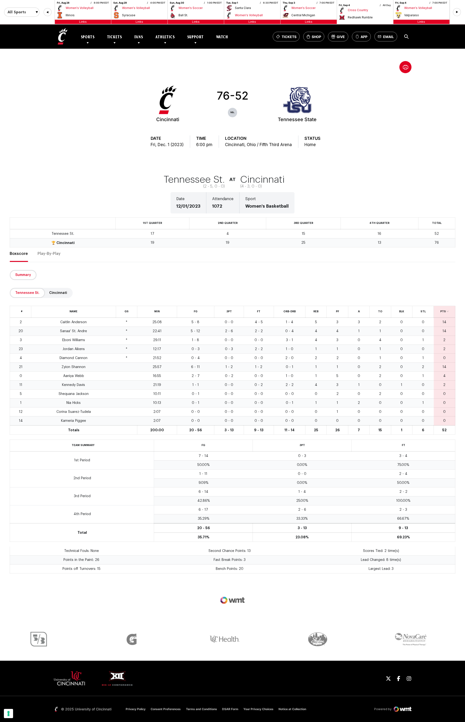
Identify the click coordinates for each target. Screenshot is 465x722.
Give (339, 38)
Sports (88, 36)
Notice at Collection (292, 709)
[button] (48, 12)
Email (387, 38)
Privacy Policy (136, 709)
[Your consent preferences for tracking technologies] (8, 713)
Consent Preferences (166, 709)
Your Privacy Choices (258, 709)
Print (405, 67)
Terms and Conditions (201, 709)
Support (195, 36)
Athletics (165, 36)
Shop (315, 38)
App (364, 37)
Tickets (114, 36)
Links (83, 22)
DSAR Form (230, 709)
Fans (138, 36)
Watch (222, 36)
